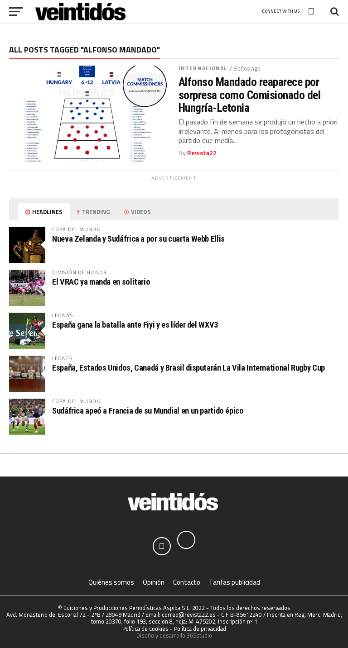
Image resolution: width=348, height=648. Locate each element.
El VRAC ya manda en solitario (101, 281)
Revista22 (202, 153)
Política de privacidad (200, 628)
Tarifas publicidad (234, 582)
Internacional (203, 68)
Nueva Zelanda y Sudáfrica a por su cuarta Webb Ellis (138, 238)
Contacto (186, 582)
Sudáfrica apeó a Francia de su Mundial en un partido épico (148, 410)
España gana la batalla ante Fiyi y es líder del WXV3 (135, 324)
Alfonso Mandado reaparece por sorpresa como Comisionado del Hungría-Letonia (249, 95)
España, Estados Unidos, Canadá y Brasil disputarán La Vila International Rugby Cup (188, 367)
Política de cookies (145, 628)
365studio (199, 635)
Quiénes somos (111, 582)
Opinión (153, 582)
